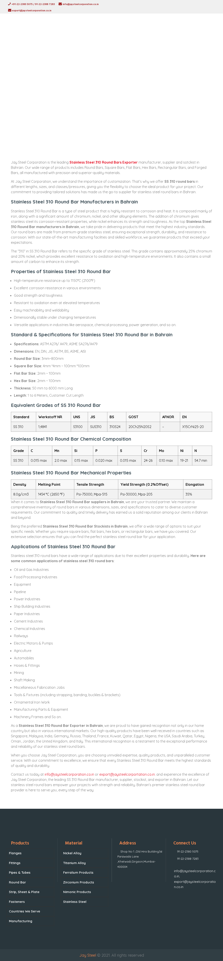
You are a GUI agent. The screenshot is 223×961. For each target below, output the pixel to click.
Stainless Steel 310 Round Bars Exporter (103, 162)
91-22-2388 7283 (188, 858)
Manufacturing (20, 921)
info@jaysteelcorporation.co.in (69, 774)
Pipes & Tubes (19, 872)
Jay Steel (87, 955)
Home (68, 112)
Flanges (15, 853)
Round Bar (17, 882)
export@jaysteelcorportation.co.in (127, 774)
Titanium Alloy (74, 863)
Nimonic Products (77, 892)
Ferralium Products (78, 872)
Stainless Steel (74, 902)
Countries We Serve (24, 911)
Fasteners (17, 902)
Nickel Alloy (72, 853)
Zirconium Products (78, 882)
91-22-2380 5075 (187, 851)
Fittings (14, 863)
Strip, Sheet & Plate (24, 892)
